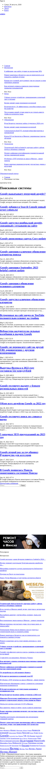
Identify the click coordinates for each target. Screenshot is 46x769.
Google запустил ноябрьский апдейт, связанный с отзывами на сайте (21, 224)
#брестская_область (21, 730)
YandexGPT (39, 736)
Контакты (7, 6)
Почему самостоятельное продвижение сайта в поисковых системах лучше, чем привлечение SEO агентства (22, 723)
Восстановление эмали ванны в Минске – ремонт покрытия (22, 620)
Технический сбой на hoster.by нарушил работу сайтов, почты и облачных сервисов (24, 148)
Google (4, 735)
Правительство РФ (5, 745)
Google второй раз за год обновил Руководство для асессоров (19, 453)
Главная (7, 66)
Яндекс (14, 748)
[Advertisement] (23, 40)
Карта (6, 10)
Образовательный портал (9, 173)
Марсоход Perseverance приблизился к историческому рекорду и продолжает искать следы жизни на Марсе (20, 699)
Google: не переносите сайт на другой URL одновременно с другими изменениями (22, 350)
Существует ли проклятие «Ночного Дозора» (16, 658)
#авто (1, 730)
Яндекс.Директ (35, 749)
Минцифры (4, 743)
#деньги (29, 730)
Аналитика (3, 738)
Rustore (21, 736)
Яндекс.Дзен (24, 749)
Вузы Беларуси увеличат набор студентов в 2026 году (24, 123)
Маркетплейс (39, 741)
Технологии (8, 144)
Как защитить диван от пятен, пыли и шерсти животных (21, 708)
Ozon (16, 736)
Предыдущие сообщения (9, 483)
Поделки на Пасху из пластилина (12, 574)
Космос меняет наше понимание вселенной (20, 103)
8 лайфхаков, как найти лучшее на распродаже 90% (23, 71)
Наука (6, 94)
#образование (12, 733)
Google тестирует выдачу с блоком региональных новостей (20, 387)
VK (24, 736)
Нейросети (16, 743)
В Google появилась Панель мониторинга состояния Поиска (18, 471)
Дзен (39, 738)
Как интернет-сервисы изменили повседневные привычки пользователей (21, 87)
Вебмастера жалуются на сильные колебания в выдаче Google (20, 332)
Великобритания (15, 738)
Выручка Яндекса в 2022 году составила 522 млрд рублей (17, 369)
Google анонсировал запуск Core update (23, 238)
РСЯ (20, 745)
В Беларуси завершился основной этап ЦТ (16, 676)
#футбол (40, 733)
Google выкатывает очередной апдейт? (23, 193)
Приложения (15, 745)
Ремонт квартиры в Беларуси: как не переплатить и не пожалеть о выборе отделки (24, 76)
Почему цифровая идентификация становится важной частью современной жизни (24, 154)
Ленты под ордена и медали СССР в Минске (16, 704)
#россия (25, 732)
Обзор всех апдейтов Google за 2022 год (22, 403)
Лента (6, 8)
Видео (21, 738)
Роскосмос (42, 745)
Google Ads (12, 736)
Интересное (8, 68)
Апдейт (8, 738)
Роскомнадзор (34, 745)
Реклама (25, 745)
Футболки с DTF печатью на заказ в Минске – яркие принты (22, 680)
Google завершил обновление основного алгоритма (17, 285)
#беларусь (6, 730)
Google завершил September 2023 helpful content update (19, 269)
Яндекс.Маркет (8, 751)
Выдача (25, 738)
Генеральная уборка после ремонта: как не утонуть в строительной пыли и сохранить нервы (19, 631)
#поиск (19, 733)
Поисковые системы (35, 743)
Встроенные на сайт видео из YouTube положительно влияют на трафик (22, 317)
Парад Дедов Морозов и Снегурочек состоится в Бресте (20, 578)
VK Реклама (31, 736)
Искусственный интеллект (10, 741)
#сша (36, 733)
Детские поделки (32, 738)
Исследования (26, 740)
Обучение (25, 743)
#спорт (31, 733)
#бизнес (13, 730)
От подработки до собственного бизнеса (15, 672)
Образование (9, 120)
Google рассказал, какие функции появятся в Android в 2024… (23, 559)
